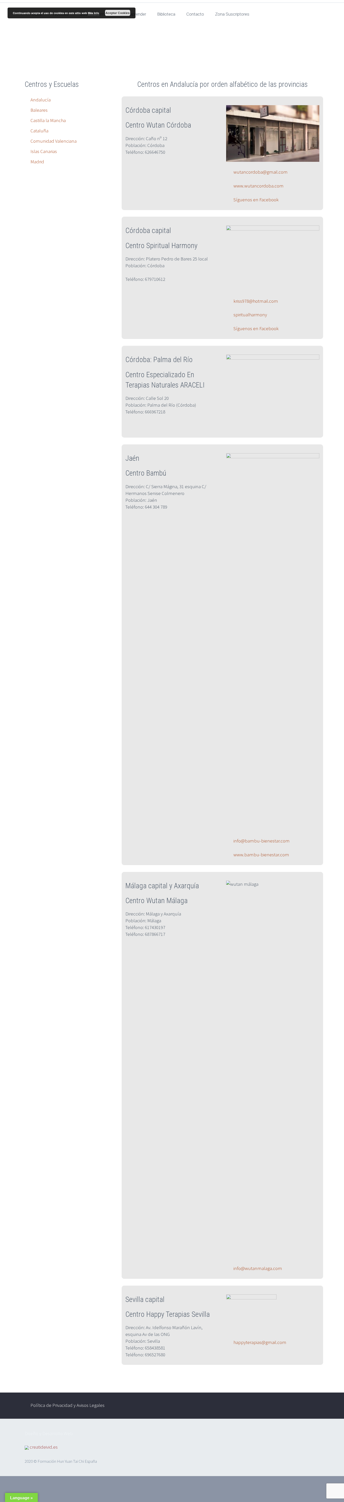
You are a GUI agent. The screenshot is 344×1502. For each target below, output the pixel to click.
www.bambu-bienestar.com (261, 855)
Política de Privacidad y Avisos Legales (67, 1405)
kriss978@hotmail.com (255, 301)
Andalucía (40, 100)
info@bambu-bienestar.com (261, 841)
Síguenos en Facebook (255, 200)
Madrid (37, 162)
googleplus (309, 1405)
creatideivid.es (44, 1447)
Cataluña (39, 131)
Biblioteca (166, 14)
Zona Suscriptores (232, 14)
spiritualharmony (250, 315)
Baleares (39, 110)
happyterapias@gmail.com (259, 1342)
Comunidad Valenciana (53, 141)
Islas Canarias (43, 151)
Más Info (93, 13)
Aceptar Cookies (118, 13)
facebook (294, 1405)
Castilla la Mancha (48, 120)
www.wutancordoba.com (258, 186)
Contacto (195, 14)
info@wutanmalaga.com (257, 1268)
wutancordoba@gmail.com (260, 172)
